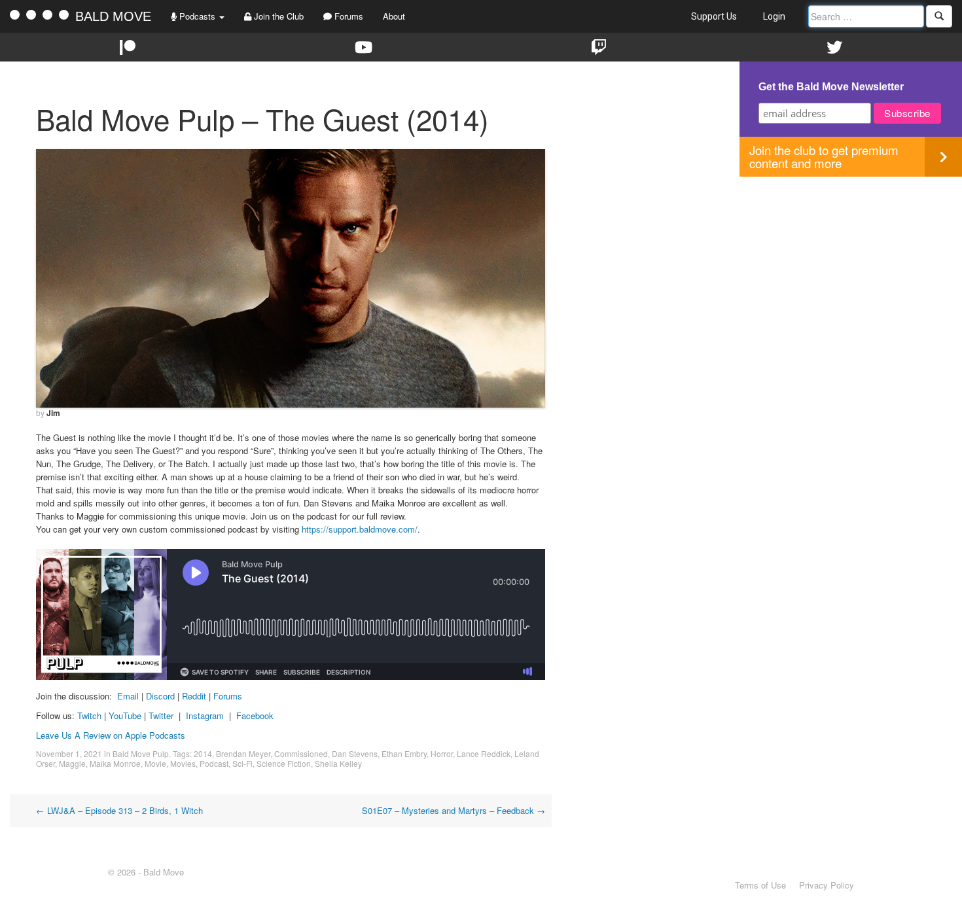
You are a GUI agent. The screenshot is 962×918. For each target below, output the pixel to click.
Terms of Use (760, 885)
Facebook (255, 715)
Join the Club (277, 16)
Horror (442, 753)
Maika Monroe (115, 763)
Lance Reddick (483, 753)
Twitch (89, 715)
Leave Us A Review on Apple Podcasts (110, 735)
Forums (347, 16)
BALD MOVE (113, 16)
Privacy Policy (826, 885)
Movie (155, 763)
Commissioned (301, 753)
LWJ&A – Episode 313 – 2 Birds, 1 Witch (119, 810)
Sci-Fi (242, 763)
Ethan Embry (404, 753)
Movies (183, 763)
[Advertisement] (850, 268)
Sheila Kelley (338, 763)
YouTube (125, 715)
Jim (53, 413)
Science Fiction (284, 763)
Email (128, 696)
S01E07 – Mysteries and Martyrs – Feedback (453, 810)
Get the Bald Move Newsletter (831, 86)
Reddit (195, 696)
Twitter (161, 715)
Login (774, 16)
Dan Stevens (355, 753)
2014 (203, 753)
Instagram (205, 715)
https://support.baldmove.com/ (360, 529)
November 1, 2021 (69, 753)
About (394, 16)
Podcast (214, 763)
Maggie (72, 763)
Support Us (714, 16)
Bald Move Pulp (141, 753)
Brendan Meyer (243, 753)
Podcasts (197, 16)
